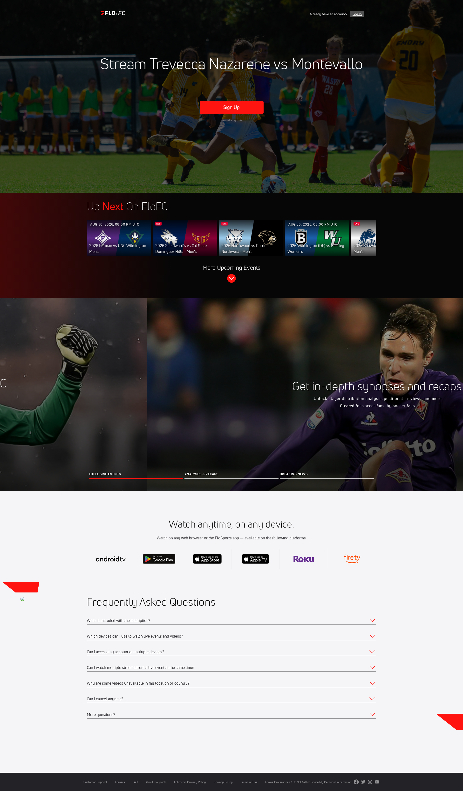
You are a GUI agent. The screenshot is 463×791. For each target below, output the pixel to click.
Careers (120, 782)
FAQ (135, 782)
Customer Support (95, 782)
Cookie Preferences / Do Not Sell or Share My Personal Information (308, 782)
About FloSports (156, 782)
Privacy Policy (223, 782)
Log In (357, 14)
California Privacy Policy (190, 782)
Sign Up (231, 107)
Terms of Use (248, 782)
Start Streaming (119, 243)
